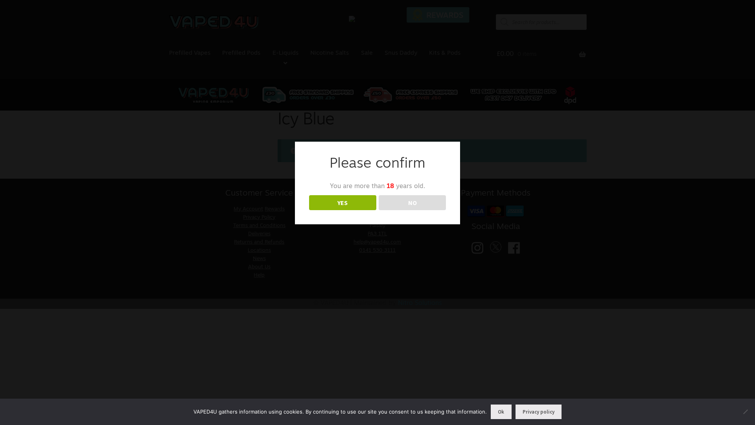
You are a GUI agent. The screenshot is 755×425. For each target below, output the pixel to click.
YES (342, 203)
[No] (745, 412)
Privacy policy (538, 411)
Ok (501, 411)
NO (412, 203)
